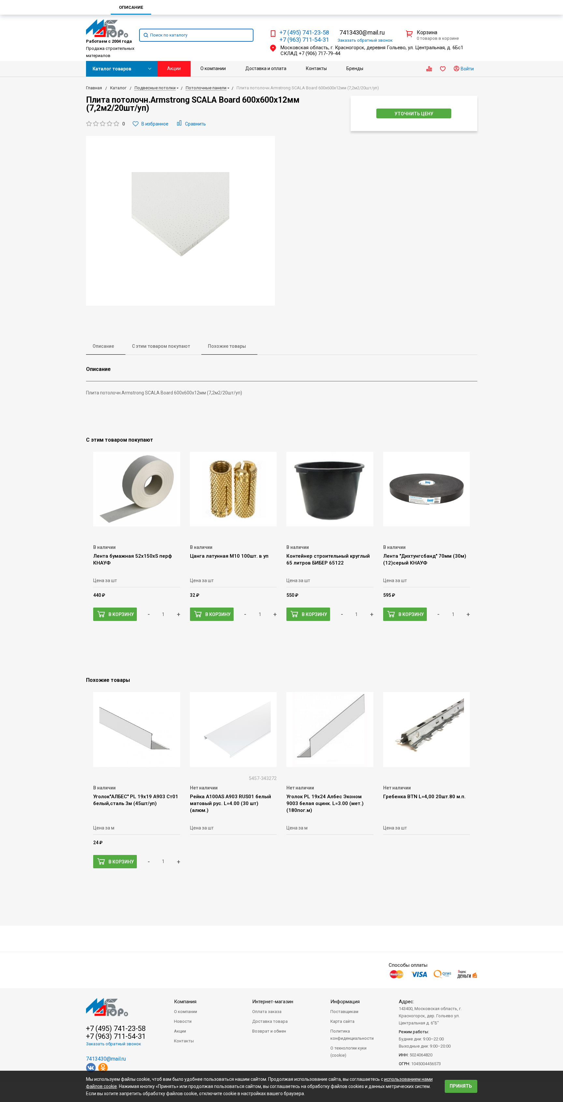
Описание (103, 346)
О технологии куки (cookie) (348, 1052)
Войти (467, 68)
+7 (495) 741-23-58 (304, 33)
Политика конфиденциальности (352, 1035)
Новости (183, 1021)
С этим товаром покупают (161, 346)
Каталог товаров (112, 68)
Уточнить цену (414, 113)
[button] (105, 124)
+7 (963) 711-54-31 (304, 40)
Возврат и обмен (269, 1031)
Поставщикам (344, 1011)
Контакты (316, 68)
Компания (185, 1002)
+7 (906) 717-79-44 (319, 53)
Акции (174, 68)
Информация (345, 1002)
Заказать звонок (365, 40)
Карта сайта (342, 1021)
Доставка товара (270, 1021)
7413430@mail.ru (362, 32)
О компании (213, 68)
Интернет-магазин (272, 1002)
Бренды (354, 68)
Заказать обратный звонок (113, 1043)
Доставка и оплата (265, 68)
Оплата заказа (267, 1011)
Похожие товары (227, 346)
